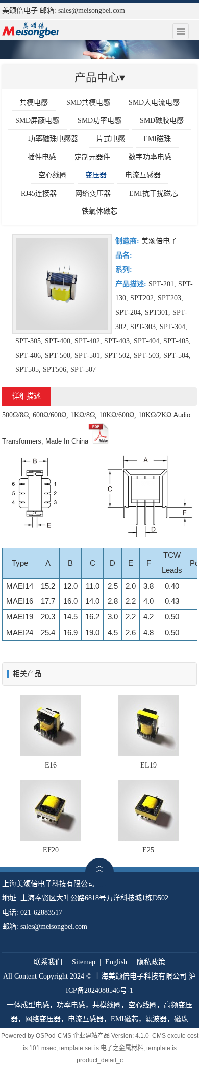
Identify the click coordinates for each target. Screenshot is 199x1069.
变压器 (96, 175)
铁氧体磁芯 (99, 211)
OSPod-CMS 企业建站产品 (73, 1035)
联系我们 (48, 962)
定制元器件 (92, 157)
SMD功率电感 (99, 120)
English (116, 962)
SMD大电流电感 (154, 102)
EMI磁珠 (157, 139)
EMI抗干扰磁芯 (153, 193)
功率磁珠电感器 (53, 139)
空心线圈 (52, 175)
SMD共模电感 (88, 102)
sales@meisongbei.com (91, 10)
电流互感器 (143, 175)
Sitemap (83, 962)
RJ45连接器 (39, 193)
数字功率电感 (150, 157)
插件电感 (42, 157)
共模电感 (33, 102)
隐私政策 (151, 962)
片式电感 (110, 139)
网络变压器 (93, 193)
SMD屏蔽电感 (37, 120)
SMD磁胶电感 (162, 120)
